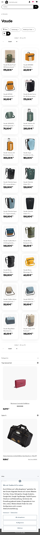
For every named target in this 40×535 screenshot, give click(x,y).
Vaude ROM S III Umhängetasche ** (29, 300)
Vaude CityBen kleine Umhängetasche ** (9, 300)
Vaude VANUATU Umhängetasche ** (9, 124)
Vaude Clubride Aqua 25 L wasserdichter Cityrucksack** (10, 184)
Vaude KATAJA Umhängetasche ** (9, 95)
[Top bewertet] (38, 363)
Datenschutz (14, 512)
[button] (29, 2)
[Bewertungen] (20, 406)
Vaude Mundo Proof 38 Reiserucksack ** (9, 66)
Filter (6, 29)
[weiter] (17, 41)
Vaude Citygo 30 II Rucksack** (29, 330)
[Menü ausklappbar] (2, 1)
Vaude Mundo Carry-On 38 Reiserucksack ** (29, 96)
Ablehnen (20, 528)
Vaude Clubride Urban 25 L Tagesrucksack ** (28, 184)
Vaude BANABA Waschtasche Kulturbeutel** (28, 66)
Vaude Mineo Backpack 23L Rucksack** (27, 242)
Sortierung (14, 29)
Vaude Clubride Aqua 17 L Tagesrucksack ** (10, 213)
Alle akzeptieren (20, 517)
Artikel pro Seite (27, 29)
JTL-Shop (23, 532)
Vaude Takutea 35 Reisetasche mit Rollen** (29, 125)
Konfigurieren (20, 522)
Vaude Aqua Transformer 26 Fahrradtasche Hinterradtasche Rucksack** (28, 154)
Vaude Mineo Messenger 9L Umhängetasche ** (29, 271)
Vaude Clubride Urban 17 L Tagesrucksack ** (28, 213)
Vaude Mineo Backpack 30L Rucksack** (7, 271)
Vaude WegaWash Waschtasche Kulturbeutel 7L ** (9, 330)
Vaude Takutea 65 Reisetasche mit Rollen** (9, 154)
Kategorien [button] (4, 358)
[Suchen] (35, 7)
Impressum (6, 512)
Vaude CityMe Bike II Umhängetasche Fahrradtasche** (9, 242)
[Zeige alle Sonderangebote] (38, 415)
